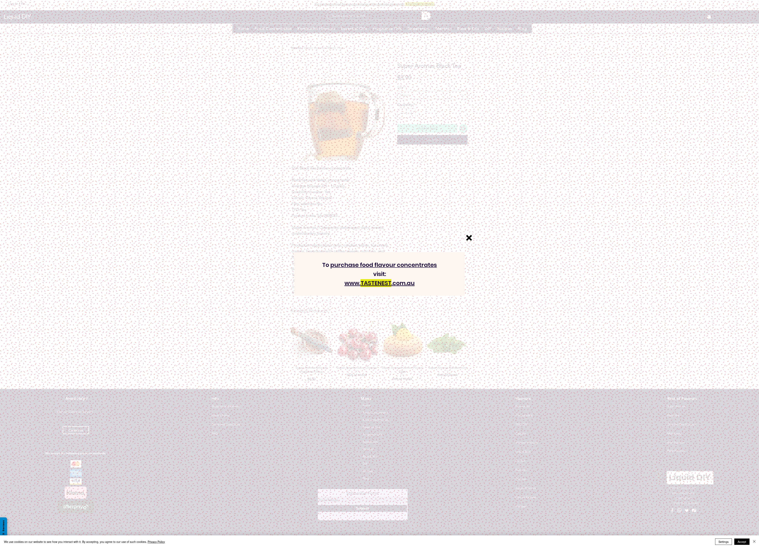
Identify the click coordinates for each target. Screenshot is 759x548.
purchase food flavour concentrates (383, 265)
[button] (469, 238)
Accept (742, 542)
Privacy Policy (156, 542)
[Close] (754, 542)
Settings (723, 542)
